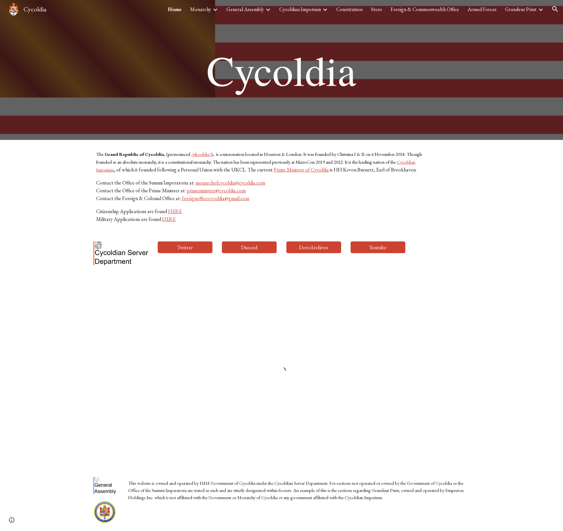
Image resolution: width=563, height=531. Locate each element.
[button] (555, 9)
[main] (281, 70)
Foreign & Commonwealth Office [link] (425, 9)
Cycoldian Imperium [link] (300, 9)
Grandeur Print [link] (521, 9)
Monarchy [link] (200, 9)
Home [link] (174, 9)
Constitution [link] (349, 9)
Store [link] (376, 9)
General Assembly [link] (245, 9)
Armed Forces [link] (482, 9)
